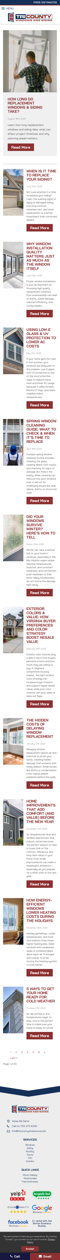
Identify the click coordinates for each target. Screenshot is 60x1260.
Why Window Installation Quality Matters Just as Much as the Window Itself (40, 256)
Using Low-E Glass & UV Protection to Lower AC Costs (41, 337)
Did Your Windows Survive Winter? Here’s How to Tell (40, 526)
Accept (30, 1248)
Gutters (30, 1161)
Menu (10, 8)
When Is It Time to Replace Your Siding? (41, 175)
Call (16, 1256)
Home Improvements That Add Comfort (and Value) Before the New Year (41, 811)
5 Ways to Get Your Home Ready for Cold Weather (40, 994)
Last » (14, 1057)
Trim (30, 1157)
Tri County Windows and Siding (30, 17)
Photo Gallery (30, 1175)
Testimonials (30, 1178)
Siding (30, 1148)
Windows (30, 1144)
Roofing (30, 1151)
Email (46, 1256)
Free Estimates (45, 2)
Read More (20, 147)
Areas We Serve (20, 1121)
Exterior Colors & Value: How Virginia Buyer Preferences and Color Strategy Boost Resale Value (41, 625)
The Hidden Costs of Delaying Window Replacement (39, 728)
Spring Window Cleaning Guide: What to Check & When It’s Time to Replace (41, 431)
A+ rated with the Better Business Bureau (42, 1223)
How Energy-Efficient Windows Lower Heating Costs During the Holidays (41, 910)
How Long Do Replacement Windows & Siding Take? (25, 105)
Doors (30, 1154)
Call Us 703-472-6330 (24, 1126)
